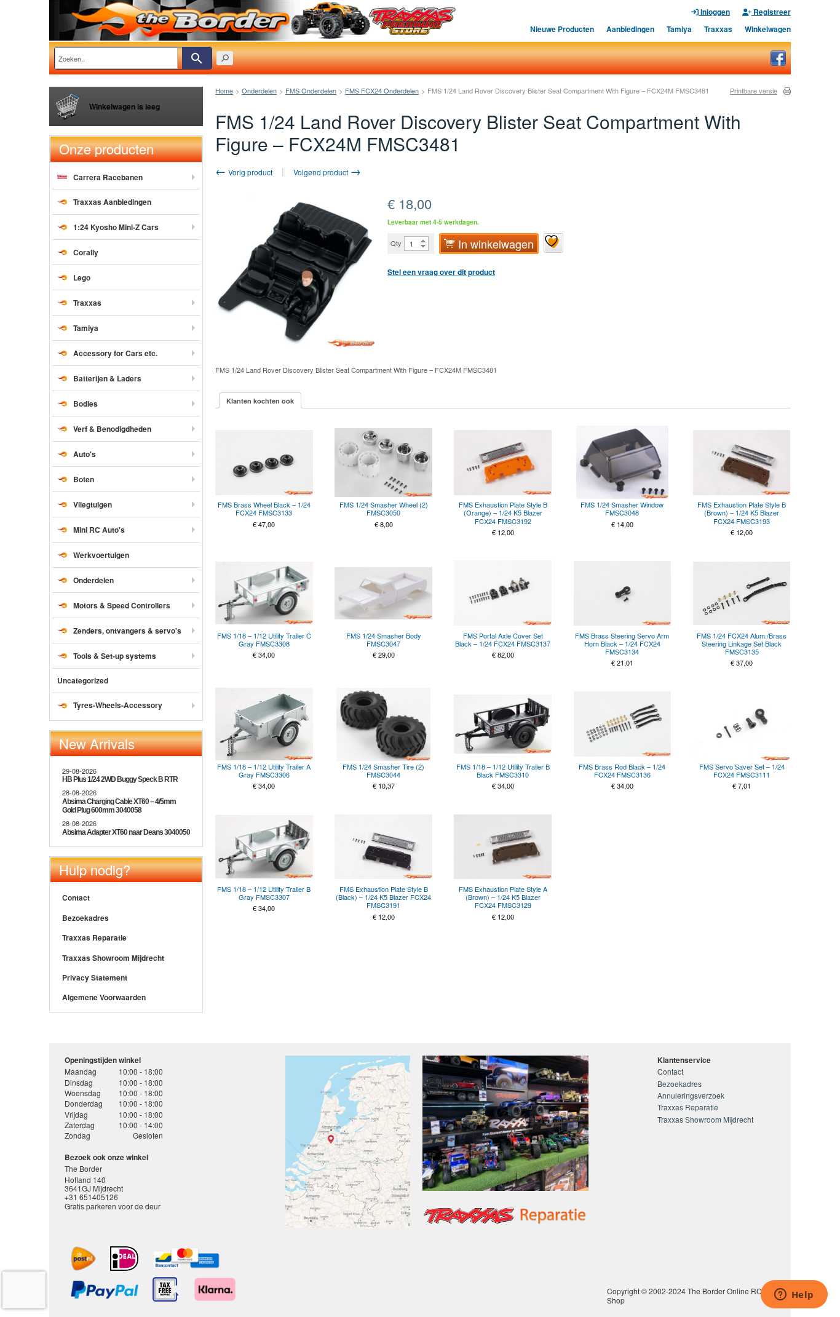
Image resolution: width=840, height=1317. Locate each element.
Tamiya (679, 28)
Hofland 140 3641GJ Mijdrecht (94, 1183)
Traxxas (718, 28)
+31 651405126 (91, 1197)
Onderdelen (259, 90)
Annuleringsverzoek (690, 1095)
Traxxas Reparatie (94, 937)
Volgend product (321, 172)
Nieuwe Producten (562, 28)
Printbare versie (753, 91)
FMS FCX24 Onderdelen (382, 90)
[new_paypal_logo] (104, 1290)
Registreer (771, 11)
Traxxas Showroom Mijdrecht (113, 957)
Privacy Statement (94, 977)
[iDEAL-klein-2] (124, 1258)
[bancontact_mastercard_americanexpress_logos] (186, 1258)
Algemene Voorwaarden (104, 997)
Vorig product (249, 172)
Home (224, 90)
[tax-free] (166, 1289)
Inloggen (714, 11)
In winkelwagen (496, 244)
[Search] (197, 58)
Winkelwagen (768, 28)
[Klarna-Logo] (215, 1289)
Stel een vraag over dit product (441, 271)
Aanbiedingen (630, 28)
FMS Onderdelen (310, 90)
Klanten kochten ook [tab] (260, 400)
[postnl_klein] (83, 1258)
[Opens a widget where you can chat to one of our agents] (794, 1295)
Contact (76, 897)
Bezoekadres (85, 917)
